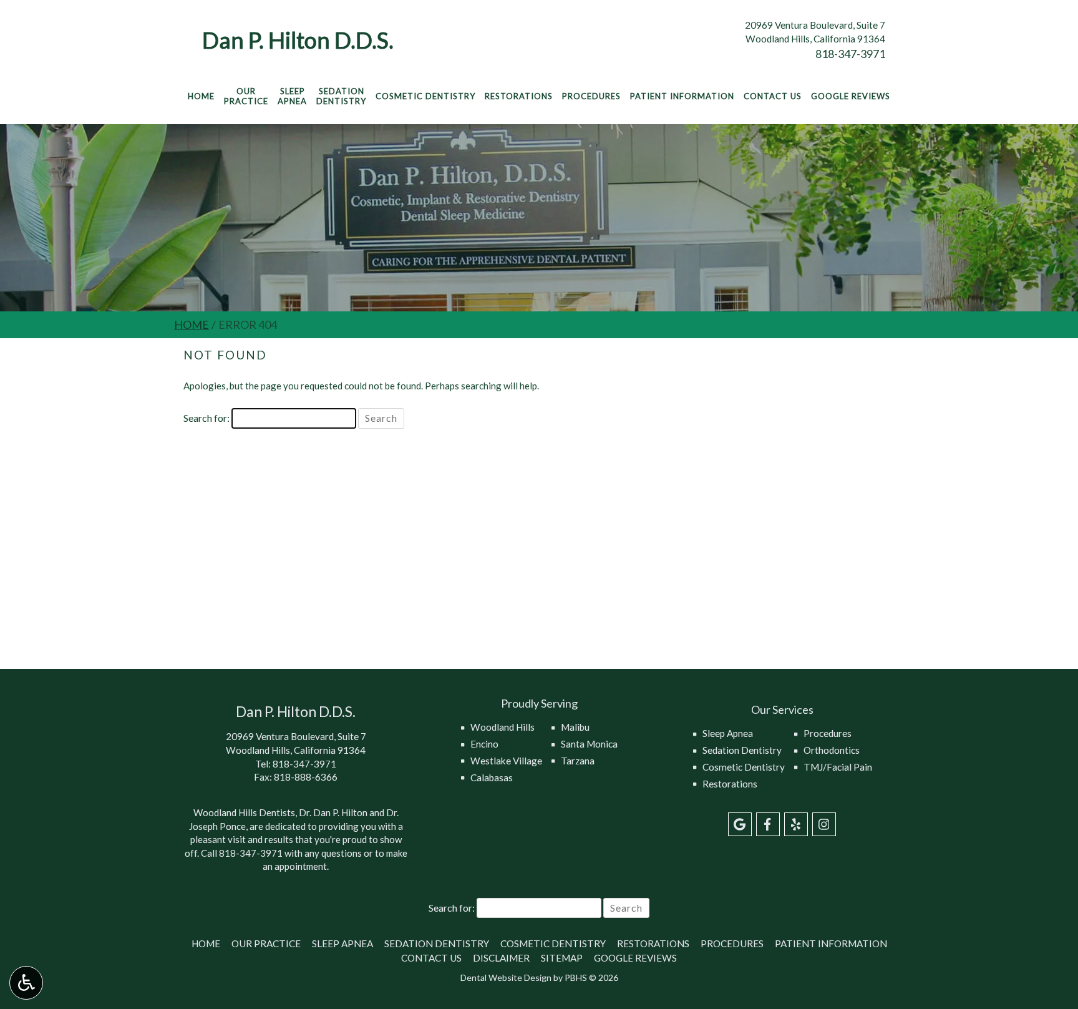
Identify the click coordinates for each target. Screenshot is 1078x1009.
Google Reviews (850, 96)
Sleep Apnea (727, 733)
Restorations (519, 96)
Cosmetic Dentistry (425, 96)
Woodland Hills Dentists (244, 812)
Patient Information (682, 96)
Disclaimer (501, 957)
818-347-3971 (850, 54)
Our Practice (266, 943)
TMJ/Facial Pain (838, 767)
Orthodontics (832, 750)
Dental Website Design (505, 977)
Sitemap (562, 957)
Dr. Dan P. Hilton (333, 812)
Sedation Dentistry (742, 750)
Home (201, 96)
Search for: (206, 418)
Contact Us (773, 96)
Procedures (591, 96)
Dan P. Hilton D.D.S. (298, 40)
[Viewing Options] (26, 983)
